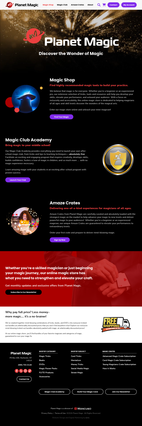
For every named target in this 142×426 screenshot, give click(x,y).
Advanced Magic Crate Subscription (119, 356)
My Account (128, 5)
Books (42, 360)
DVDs (42, 364)
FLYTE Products (46, 372)
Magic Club (62, 5)
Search (99, 5)
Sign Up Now (59, 240)
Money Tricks (77, 364)
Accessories (44, 377)
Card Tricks (76, 356)
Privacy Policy (47, 413)
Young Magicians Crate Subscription (119, 364)
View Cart (104, 5)
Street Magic (77, 372)
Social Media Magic (80, 368)
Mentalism (76, 360)
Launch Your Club (18, 180)
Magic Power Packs (48, 368)
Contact (113, 5)
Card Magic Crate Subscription (117, 360)
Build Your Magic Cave (87, 392)
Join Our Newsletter (121, 392)
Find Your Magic (61, 117)
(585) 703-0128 (25, 365)
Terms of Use (60, 413)
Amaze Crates (77, 5)
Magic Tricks (45, 356)
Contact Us (24, 379)
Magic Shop (48, 5)
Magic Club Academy (54, 392)
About (90, 5)
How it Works (109, 368)
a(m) (87, 417)
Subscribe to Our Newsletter (23, 292)
